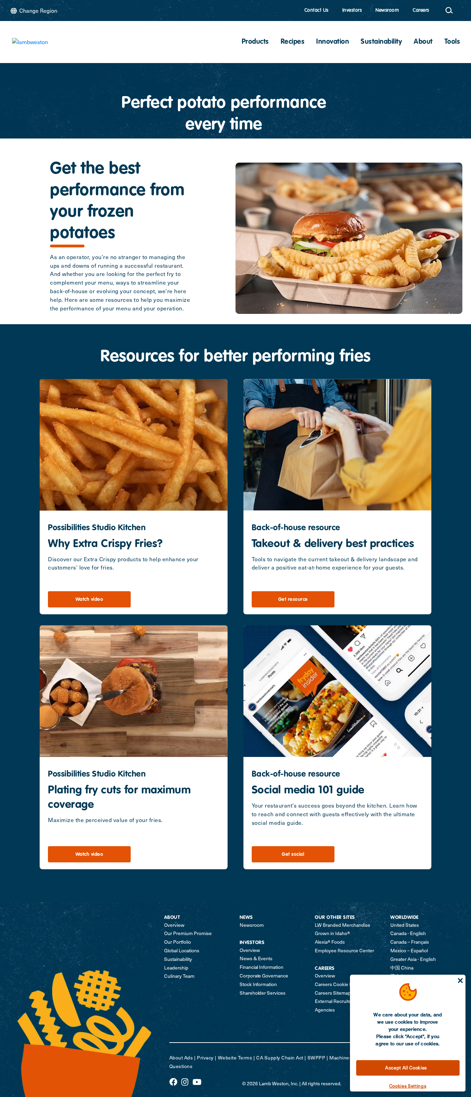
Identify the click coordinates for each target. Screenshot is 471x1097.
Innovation (332, 42)
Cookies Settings (408, 1086)
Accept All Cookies (406, 1068)
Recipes (293, 42)
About (423, 42)
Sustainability (381, 42)
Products (255, 42)
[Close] (460, 980)
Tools (452, 42)
